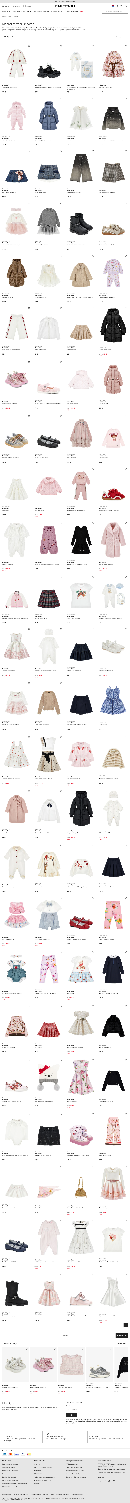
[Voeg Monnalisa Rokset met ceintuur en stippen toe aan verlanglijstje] (61, 737)
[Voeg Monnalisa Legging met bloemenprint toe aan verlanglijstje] (126, 898)
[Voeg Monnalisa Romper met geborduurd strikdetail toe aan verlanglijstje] (29, 952)
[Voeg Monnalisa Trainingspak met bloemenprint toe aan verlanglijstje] (126, 256)
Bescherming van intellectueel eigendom (56, 1494)
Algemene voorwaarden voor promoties (14, 1483)
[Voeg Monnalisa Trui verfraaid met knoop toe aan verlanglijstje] (126, 1060)
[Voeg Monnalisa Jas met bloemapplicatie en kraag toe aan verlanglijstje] (29, 791)
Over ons (37, 1464)
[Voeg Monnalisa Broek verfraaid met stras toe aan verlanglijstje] (93, 151)
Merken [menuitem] (29, 11)
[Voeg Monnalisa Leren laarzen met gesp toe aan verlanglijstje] (29, 1274)
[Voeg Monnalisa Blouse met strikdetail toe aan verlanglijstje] (61, 308)
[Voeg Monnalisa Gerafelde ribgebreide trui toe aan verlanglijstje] (61, 683)
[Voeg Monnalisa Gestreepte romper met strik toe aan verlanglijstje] (61, 898)
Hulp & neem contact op (10, 1464)
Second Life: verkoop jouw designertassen (111, 1469)
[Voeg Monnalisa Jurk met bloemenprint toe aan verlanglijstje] (29, 629)
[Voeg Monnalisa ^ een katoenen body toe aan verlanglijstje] (29, 845)
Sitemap (36, 1483)
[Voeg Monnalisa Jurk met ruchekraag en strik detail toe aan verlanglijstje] (126, 952)
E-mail (68, 1406)
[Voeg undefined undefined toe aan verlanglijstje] (27, 1349)
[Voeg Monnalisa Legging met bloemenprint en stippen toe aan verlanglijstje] (61, 952)
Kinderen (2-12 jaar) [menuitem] (57, 11)
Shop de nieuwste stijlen (68, 1)
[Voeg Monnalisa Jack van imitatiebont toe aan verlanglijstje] (126, 1006)
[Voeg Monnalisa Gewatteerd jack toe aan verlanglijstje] (126, 362)
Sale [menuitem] (81, 11)
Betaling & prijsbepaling (9, 1477)
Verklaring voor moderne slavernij (44, 1477)
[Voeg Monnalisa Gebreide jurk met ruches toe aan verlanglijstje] (61, 203)
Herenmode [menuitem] (16, 6)
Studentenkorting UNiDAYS (75, 1470)
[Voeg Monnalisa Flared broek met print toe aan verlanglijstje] (126, 1114)
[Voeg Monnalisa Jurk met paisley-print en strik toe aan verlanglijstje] (93, 1006)
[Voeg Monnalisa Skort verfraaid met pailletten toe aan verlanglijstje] (126, 151)
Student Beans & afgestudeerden (77, 1474)
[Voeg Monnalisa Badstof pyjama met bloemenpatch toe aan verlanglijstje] (61, 1220)
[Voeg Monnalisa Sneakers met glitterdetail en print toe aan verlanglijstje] (29, 1060)
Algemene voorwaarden (20, 1494)
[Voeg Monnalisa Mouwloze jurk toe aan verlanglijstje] (29, 469)
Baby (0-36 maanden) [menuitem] (41, 11)
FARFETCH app (39, 1474)
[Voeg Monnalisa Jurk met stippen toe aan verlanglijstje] (93, 416)
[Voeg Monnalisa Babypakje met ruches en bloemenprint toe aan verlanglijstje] (61, 629)
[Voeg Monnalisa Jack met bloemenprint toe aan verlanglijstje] (93, 737)
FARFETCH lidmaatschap (74, 1467)
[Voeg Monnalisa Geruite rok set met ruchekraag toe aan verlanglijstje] (29, 683)
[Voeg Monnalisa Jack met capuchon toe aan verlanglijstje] (29, 256)
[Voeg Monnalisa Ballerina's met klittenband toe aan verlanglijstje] (126, 629)
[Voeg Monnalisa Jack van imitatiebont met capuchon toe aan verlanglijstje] (126, 737)
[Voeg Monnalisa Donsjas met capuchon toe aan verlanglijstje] (93, 791)
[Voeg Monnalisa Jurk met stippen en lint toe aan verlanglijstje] (93, 1220)
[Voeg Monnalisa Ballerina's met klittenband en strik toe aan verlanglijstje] (93, 898)
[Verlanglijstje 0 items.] (121, 6)
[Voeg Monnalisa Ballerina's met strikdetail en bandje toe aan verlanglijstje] (29, 1220)
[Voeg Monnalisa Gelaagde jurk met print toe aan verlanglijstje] (126, 46)
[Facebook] (109, 1481)
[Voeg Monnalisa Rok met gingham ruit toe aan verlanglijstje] (29, 898)
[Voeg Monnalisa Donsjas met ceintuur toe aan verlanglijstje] (126, 308)
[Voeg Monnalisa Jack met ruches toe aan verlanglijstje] (61, 469)
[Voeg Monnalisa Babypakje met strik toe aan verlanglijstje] (126, 791)
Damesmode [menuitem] (6, 6)
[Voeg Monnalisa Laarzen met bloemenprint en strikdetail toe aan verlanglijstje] (93, 1114)
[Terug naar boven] (126, 1325)
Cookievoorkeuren (77, 1494)
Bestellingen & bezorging (10, 1470)
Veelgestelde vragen (54, 1436)
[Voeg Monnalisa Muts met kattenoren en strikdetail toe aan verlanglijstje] (61, 1060)
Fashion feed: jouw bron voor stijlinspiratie (111, 1472)
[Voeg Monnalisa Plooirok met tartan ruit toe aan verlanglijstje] (61, 577)
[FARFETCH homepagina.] (65, 6)
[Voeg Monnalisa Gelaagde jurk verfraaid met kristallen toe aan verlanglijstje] (93, 523)
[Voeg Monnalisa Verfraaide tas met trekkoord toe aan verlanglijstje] (93, 1166)
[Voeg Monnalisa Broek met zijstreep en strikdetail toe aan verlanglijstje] (29, 308)
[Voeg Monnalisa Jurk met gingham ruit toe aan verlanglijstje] (93, 1060)
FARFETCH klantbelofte (10, 1487)
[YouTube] (114, 1481)
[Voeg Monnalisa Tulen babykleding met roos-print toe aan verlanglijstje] (29, 203)
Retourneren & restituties (10, 1474)
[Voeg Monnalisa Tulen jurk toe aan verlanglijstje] (93, 98)
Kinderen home (6, 16)
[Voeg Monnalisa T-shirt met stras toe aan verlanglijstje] (126, 416)
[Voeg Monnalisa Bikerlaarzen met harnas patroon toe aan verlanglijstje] (93, 203)
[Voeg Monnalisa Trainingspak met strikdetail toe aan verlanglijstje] (29, 46)
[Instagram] (100, 1481)
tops (66, 29)
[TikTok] (105, 1481)
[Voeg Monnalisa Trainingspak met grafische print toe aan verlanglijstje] (93, 469)
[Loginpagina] (117, 6)
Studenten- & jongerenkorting (76, 1477)
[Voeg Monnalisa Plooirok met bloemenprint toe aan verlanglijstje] (29, 151)
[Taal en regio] (113, 6)
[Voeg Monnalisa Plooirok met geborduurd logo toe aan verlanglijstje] (126, 845)
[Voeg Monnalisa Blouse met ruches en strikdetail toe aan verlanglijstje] (61, 791)
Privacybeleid (78, 1421)
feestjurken (53, 29)
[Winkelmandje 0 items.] (126, 6)
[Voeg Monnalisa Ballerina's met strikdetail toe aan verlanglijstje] (61, 416)
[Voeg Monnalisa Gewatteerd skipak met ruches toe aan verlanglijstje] (29, 98)
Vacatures (37, 1470)
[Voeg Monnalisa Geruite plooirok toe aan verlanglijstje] (93, 308)
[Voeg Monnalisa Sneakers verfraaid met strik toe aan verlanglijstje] (126, 203)
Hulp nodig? (93, 1436)
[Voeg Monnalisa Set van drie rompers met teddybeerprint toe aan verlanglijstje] (126, 577)
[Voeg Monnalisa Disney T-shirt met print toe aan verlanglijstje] (93, 577)
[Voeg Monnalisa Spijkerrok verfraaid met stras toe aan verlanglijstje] (61, 1114)
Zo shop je (8, 1436)
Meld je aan (71, 1415)
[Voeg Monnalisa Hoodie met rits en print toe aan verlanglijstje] (29, 1006)
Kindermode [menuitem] (27, 6)
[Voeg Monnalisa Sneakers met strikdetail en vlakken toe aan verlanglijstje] (126, 469)
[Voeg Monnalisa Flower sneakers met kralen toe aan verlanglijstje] (29, 362)
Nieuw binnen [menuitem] (6, 11)
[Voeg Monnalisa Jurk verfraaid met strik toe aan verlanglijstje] (61, 256)
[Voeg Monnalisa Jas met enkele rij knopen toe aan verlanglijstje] (126, 523)
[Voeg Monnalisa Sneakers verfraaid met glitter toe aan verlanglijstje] (29, 416)
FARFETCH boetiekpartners (43, 1467)
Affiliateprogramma (72, 1464)
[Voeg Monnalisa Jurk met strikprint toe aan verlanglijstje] (126, 1166)
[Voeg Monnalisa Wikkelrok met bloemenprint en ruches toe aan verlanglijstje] (61, 1166)
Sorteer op (119, 37)
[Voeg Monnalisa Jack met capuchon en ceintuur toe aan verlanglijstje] (61, 98)
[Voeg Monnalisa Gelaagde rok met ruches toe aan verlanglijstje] (93, 629)
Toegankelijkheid (35, 1494)
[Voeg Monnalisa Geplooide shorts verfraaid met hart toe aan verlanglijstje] (93, 683)
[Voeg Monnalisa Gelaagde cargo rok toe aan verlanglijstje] (61, 151)
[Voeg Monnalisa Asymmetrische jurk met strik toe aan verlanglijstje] (126, 1274)
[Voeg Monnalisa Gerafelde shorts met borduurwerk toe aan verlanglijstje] (29, 1166)
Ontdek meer (122, 1343)
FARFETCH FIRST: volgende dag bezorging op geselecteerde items (112, 1465)
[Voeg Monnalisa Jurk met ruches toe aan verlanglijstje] (61, 845)
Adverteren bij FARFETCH (42, 1480)
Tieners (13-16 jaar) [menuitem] (72, 11)
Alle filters (7, 37)
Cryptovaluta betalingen (10, 1480)
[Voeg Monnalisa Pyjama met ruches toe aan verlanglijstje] (29, 523)
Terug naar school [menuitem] (19, 11)
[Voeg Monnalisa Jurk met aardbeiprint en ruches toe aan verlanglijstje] (29, 737)
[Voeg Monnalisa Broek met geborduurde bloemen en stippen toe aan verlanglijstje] (61, 523)
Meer (84, 29)
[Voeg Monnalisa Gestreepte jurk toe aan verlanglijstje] (126, 683)
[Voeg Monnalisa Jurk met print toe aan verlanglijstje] (93, 952)
